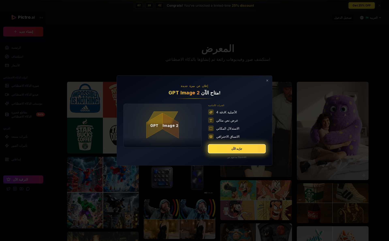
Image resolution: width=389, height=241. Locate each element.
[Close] (267, 80)
